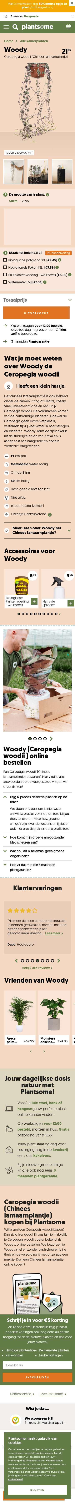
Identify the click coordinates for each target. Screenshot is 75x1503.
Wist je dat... (37, 1408)
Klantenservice (20, 1394)
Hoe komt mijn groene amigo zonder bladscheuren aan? (37, 839)
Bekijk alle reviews (36, 968)
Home (8, 41)
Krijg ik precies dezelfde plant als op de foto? (38, 799)
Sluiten (37, 1490)
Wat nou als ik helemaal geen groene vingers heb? (37, 853)
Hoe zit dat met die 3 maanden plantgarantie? (32, 867)
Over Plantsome (51, 1394)
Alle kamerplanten (34, 41)
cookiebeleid (15, 1479)
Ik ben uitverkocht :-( (19, 152)
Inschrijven (37, 1377)
